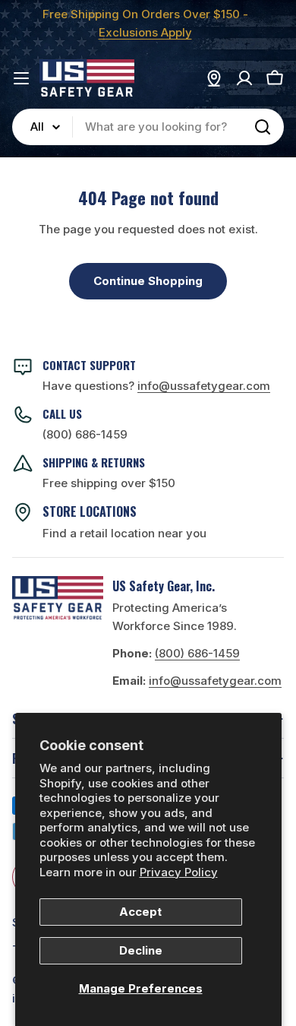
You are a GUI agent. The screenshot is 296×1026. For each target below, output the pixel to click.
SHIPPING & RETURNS (94, 462)
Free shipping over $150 (109, 483)
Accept (140, 911)
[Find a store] (214, 78)
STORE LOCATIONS (90, 511)
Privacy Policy (179, 872)
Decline (140, 950)
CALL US (62, 413)
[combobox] (148, 127)
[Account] (244, 78)
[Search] (262, 127)
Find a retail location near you (124, 533)
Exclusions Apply (145, 32)
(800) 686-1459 (85, 434)
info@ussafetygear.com (215, 680)
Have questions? (156, 385)
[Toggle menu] (21, 78)
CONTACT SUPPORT (89, 364)
